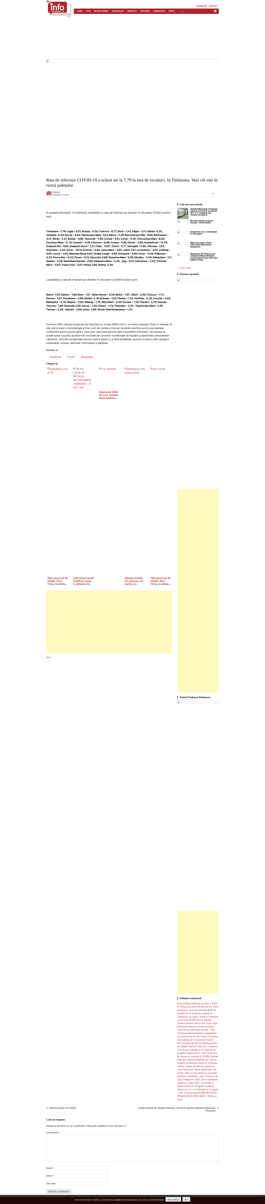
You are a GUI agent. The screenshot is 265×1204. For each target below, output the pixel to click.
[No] (261, 1199)
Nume (50, 1168)
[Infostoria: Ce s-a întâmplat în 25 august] (182, 236)
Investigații (118, 11)
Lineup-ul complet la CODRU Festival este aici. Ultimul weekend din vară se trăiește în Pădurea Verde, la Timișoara (197, 1059)
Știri (88, 11)
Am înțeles (173, 1199)
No (186, 1199)
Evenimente (159, 11)
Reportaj (132, 11)
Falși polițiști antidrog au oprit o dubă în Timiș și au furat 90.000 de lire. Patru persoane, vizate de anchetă (198, 1006)
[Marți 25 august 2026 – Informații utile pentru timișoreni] (182, 247)
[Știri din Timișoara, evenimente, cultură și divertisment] (58, 16)
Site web (50, 1183)
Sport (172, 11)
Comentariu (53, 1132)
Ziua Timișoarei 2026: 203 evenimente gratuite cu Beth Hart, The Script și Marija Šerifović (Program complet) (197, 1082)
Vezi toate (185, 267)
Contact (213, 6)
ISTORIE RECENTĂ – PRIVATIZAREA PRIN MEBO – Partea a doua (197, 1096)
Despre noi (202, 6)
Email (50, 1175)
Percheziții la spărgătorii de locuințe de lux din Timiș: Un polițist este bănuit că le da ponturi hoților (197, 1036)
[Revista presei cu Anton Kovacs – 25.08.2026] (182, 225)
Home (80, 11)
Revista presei (101, 11)
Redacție (56, 192)
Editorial (145, 11)
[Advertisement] (132, 38)
